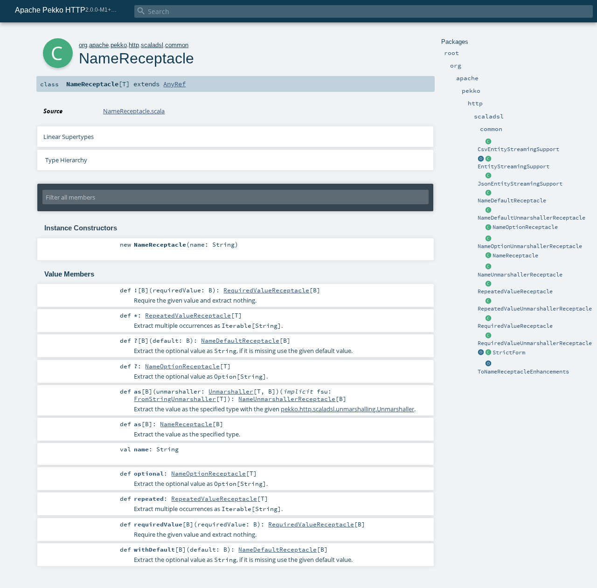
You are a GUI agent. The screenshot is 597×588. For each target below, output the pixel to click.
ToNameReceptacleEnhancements (523, 371)
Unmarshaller (230, 391)
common (176, 45)
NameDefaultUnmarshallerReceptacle (531, 217)
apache (99, 45)
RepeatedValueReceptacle (515, 291)
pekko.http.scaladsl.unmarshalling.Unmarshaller (347, 409)
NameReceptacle (515, 255)
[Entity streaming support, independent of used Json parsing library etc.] (481, 159)
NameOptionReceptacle (525, 227)
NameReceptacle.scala (134, 111)
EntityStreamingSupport (513, 166)
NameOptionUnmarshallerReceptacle (530, 246)
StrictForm (509, 352)
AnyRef (174, 84)
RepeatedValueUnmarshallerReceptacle (535, 308)
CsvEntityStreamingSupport (518, 149)
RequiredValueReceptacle (515, 326)
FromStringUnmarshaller (175, 398)
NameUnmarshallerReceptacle (520, 274)
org (83, 45)
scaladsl (152, 45)
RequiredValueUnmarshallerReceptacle (535, 343)
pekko (119, 45)
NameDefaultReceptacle (512, 200)
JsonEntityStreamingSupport (520, 183)
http (134, 45)
